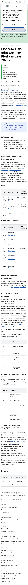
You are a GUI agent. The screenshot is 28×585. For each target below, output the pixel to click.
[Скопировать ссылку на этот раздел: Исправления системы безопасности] (16, 159)
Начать (14, 29)
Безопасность (18, 45)
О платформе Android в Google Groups (11, 538)
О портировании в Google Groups (9, 543)
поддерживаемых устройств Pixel (11, 91)
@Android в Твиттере (6, 528)
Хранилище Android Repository (9, 507)
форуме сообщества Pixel (18, 287)
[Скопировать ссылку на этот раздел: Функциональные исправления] (15, 278)
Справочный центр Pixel (7, 552)
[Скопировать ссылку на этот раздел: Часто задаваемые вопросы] (11, 296)
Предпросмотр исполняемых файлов (10, 514)
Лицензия (18, 573)
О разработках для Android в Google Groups (12, 541)
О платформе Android (7, 571)
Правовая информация (8, 573)
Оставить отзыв (19, 576)
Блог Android (4, 533)
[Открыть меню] (2, 2)
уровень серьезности (15, 170)
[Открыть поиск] (17, 2)
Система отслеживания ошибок (9, 565)
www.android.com (5, 557)
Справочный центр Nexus (7, 555)
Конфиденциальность (8, 576)
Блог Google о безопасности (8, 536)
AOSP (2, 45)
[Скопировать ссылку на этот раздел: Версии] (9, 471)
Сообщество (17, 571)
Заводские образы (6, 517)
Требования (4, 509)
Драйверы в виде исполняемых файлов (11, 519)
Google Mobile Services (7, 560)
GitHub (3, 522)
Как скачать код (5, 512)
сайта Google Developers (18, 441)
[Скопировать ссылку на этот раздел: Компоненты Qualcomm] (20, 221)
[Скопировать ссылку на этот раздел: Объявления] (14, 137)
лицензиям (13, 494)
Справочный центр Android (8, 550)
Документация (9, 45)
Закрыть (14, 24)
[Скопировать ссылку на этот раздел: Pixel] (6, 186)
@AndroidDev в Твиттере (7, 531)
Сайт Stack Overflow (6, 562)
